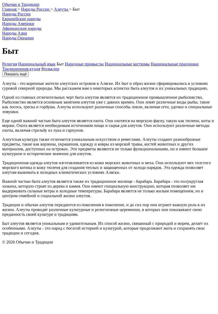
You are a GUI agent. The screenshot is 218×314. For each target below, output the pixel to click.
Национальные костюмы (127, 64)
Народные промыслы (84, 64)
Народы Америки (18, 23)
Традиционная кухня (21, 69)
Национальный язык (37, 64)
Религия (9, 64)
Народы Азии (14, 33)
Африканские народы (21, 28)
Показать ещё (15, 74)
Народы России (16, 14)
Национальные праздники (175, 64)
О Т (20, 4)
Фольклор (50, 69)
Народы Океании (18, 38)
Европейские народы (21, 18)
